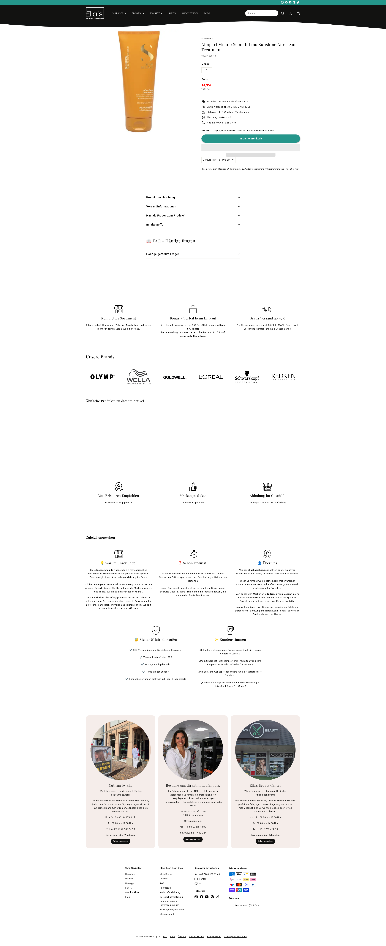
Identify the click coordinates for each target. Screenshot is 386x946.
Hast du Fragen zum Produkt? (166, 215)
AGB (162, 883)
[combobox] (261, 13)
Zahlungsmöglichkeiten (172, 909)
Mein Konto (166, 874)
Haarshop (118, 13)
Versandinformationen (161, 206)
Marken (137, 13)
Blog (207, 13)
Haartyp (155, 13)
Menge (205, 64)
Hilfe (172, 936)
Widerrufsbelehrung (170, 892)
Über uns (182, 936)
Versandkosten (196, 936)
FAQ (165, 936)
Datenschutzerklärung (171, 897)
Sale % (172, 13)
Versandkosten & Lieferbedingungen (169, 903)
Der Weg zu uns (193, 839)
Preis (204, 79)
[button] (250, 147)
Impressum (165, 888)
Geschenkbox (190, 13)
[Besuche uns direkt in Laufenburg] (193, 750)
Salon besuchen (120, 841)
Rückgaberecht (214, 936)
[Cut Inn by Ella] (120, 750)
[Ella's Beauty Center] (265, 750)
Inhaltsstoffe (154, 224)
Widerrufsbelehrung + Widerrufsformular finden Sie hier (272, 169)
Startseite (206, 39)
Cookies (164, 878)
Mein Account (167, 914)
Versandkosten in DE (235, 131)
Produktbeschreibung (160, 197)
